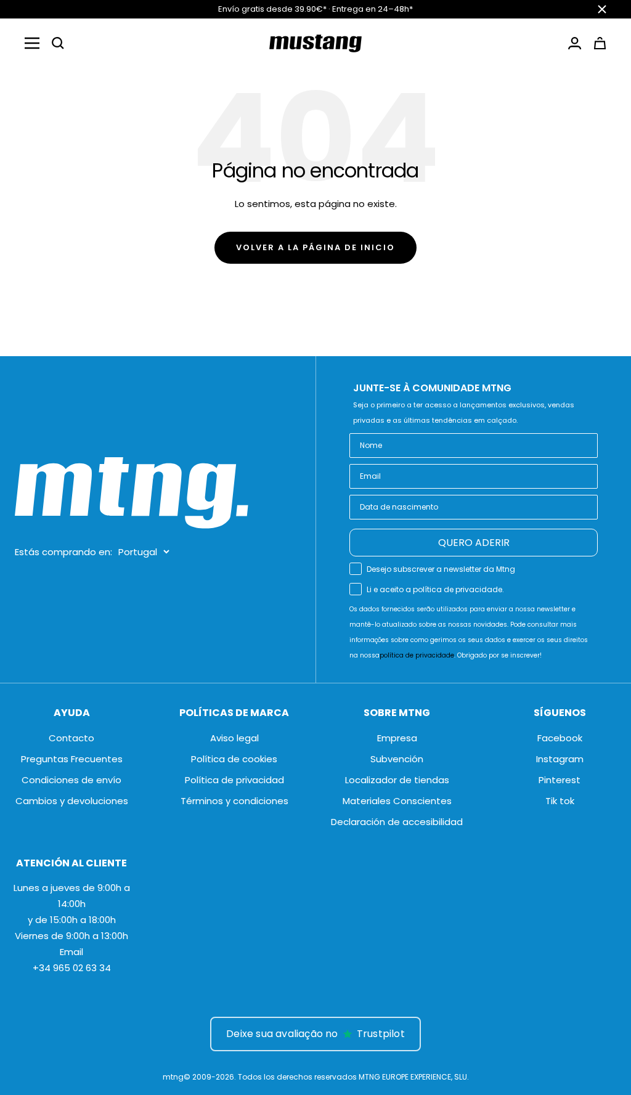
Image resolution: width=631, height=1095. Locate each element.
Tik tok (559, 800)
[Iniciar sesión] (574, 43)
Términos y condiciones (234, 800)
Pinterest (559, 779)
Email (71, 951)
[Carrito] (599, 43)
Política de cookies (234, 758)
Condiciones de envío (71, 779)
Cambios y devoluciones (71, 800)
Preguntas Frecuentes (72, 758)
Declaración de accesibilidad (397, 821)
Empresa (397, 737)
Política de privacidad (234, 779)
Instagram (560, 758)
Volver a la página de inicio (315, 247)
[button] (58, 43)
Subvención (396, 758)
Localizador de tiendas (397, 779)
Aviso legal (234, 737)
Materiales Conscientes (397, 800)
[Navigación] (32, 43)
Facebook (559, 737)
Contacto (71, 737)
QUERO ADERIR (474, 542)
